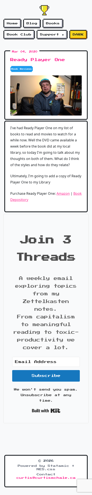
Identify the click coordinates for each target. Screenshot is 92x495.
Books (53, 23)
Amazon (63, 193)
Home (12, 23)
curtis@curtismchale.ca (46, 478)
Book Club (19, 34)
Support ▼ (52, 34)
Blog (32, 23)
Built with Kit (46, 410)
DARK (78, 34)
